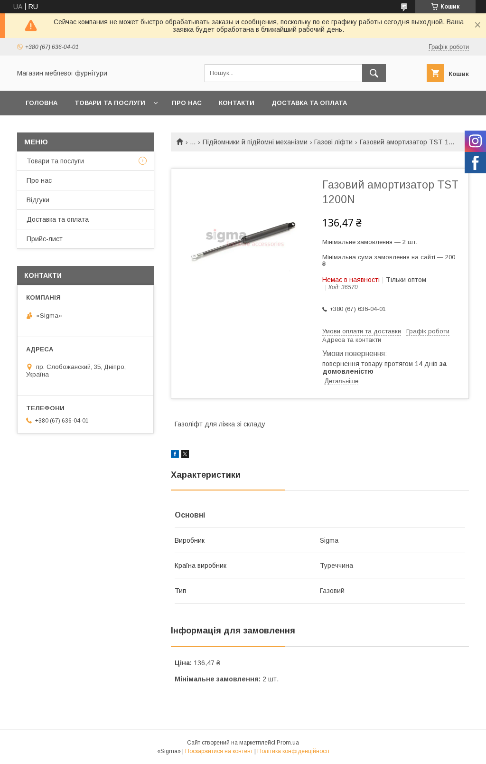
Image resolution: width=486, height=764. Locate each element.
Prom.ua (288, 742)
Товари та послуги (110, 102)
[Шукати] (374, 73)
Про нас (187, 102)
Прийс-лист (45, 239)
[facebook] (175, 455)
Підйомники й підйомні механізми (255, 142)
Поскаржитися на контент (219, 751)
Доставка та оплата (309, 102)
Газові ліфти (333, 142)
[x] (185, 455)
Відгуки (38, 200)
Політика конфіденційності (293, 751)
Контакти (236, 102)
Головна (41, 102)
